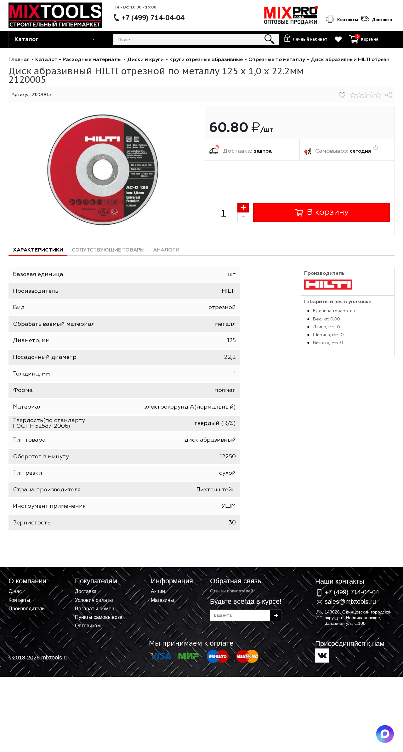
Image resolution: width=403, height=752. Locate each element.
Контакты (19, 600)
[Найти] (269, 39)
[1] (353, 95)
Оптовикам (88, 625)
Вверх (367, 572)
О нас (15, 591)
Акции (158, 591)
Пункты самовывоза (98, 617)
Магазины (162, 600)
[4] (371, 95)
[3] (365, 95)
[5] (378, 95)
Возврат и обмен (94, 608)
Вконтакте (322, 655)
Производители (27, 608)
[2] (359, 95)
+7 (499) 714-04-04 (153, 17)
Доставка (86, 591)
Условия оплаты (94, 600)
